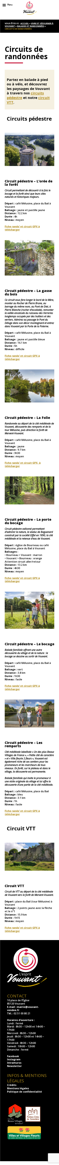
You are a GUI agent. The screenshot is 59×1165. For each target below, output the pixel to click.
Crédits (11, 1085)
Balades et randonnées (30, 26)
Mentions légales (18, 1088)
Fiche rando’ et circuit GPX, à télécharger (23, 464)
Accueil (24, 23)
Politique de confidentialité (24, 1091)
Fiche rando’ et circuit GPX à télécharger (22, 228)
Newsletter (14, 1066)
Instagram (13, 1059)
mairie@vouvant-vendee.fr (23, 1008)
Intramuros (14, 1062)
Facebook (13, 1056)
